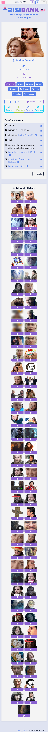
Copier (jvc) (35, 101)
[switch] (17, 2)
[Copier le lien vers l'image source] (41, 166)
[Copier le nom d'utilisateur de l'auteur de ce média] (41, 136)
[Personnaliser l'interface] (32, 2)
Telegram (39, 110)
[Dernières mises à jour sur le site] (27, 2)
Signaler (38, 174)
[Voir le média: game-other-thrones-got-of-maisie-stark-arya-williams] (17, 382)
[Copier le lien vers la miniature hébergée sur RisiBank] (41, 159)
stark (30, 84)
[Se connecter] (37, 2)
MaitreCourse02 (26, 60)
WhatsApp (20, 110)
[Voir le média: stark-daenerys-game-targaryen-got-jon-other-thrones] (30, 276)
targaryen (30, 94)
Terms (26, 730)
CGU (19, 730)
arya (37, 89)
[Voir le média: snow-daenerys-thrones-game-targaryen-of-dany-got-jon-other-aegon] (30, 395)
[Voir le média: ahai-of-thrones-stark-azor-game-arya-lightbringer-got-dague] (30, 408)
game (14, 89)
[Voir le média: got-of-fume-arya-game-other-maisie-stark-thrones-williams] (30, 698)
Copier (15, 101)
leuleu (18, 94)
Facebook (30, 110)
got (21, 84)
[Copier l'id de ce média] (41, 126)
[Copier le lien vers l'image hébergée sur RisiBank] (41, 152)
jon (39, 84)
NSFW (22, 2)
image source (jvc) (17, 166)
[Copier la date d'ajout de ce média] (41, 131)
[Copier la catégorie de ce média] (41, 140)
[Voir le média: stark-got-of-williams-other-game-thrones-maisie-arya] (30, 474)
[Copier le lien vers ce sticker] (17, 201)
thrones (25, 89)
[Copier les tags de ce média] (41, 145)
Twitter (9, 110)
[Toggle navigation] (44, 2)
